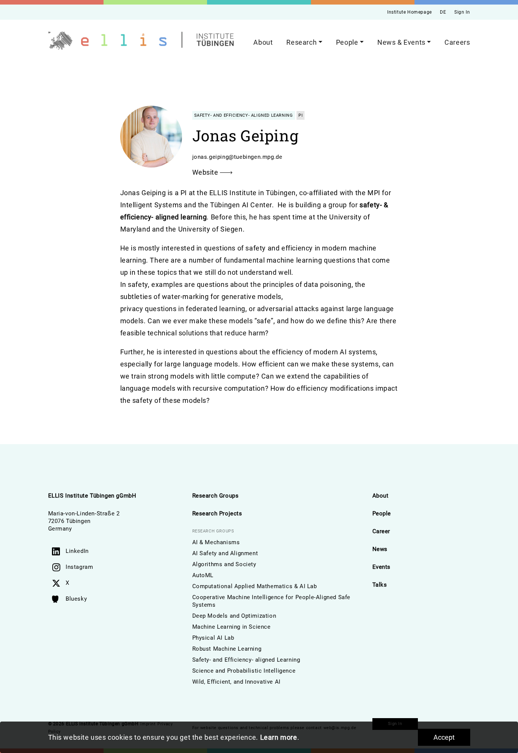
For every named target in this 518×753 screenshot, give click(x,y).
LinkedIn (77, 551)
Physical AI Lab (213, 637)
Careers (457, 42)
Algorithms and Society (224, 564)
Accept (444, 737)
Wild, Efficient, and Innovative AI (236, 681)
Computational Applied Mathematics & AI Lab (254, 586)
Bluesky (76, 598)
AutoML (203, 575)
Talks (379, 584)
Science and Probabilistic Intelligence (244, 670)
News (380, 549)
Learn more (278, 737)
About (263, 42)
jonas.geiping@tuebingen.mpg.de (237, 156)
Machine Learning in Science (231, 626)
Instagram (79, 567)
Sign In (462, 12)
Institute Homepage (409, 12)
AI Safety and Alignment (225, 553)
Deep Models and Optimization (234, 615)
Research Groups (215, 495)
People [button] (347, 42)
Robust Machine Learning (227, 648)
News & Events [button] (401, 42)
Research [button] (301, 42)
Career (381, 531)
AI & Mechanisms (216, 542)
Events (381, 567)
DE (443, 12)
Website (206, 172)
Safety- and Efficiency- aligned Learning (246, 659)
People (381, 513)
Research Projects (217, 513)
